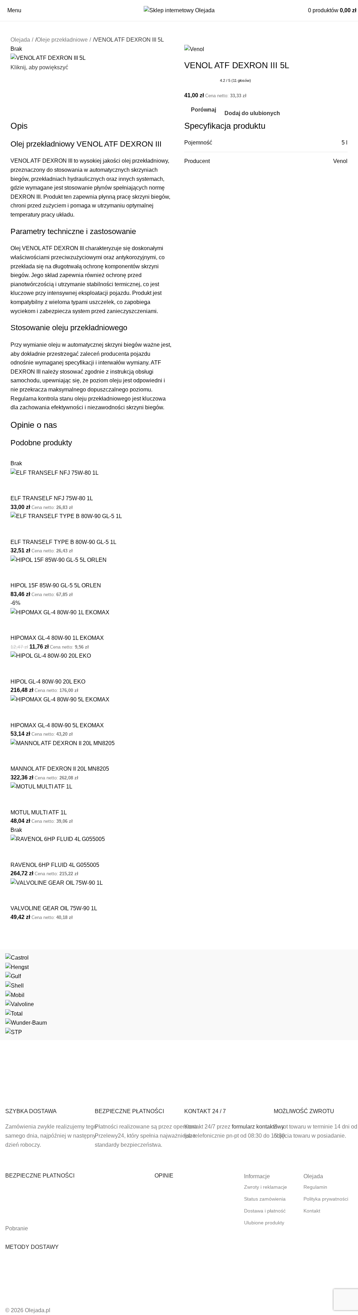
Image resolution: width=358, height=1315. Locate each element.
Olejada (20, 40)
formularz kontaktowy (258, 1127)
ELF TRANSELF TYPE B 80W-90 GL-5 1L (63, 542)
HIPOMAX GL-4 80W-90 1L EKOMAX (57, 638)
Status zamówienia (265, 1199)
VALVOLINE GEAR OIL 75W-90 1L (53, 908)
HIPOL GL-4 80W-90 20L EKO (47, 682)
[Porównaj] (19, 486)
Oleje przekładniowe (62, 40)
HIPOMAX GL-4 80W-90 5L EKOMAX (57, 725)
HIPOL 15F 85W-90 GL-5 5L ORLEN (55, 585)
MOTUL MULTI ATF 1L (38, 812)
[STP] (179, 994)
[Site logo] (179, 10)
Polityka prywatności (325, 1199)
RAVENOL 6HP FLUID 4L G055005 (54, 865)
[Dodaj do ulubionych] (38, 486)
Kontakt (311, 1211)
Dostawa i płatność (265, 1211)
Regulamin (315, 1187)
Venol (340, 161)
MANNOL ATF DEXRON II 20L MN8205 (59, 769)
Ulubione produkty (264, 1222)
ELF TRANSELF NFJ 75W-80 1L (51, 498)
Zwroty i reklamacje (265, 1187)
